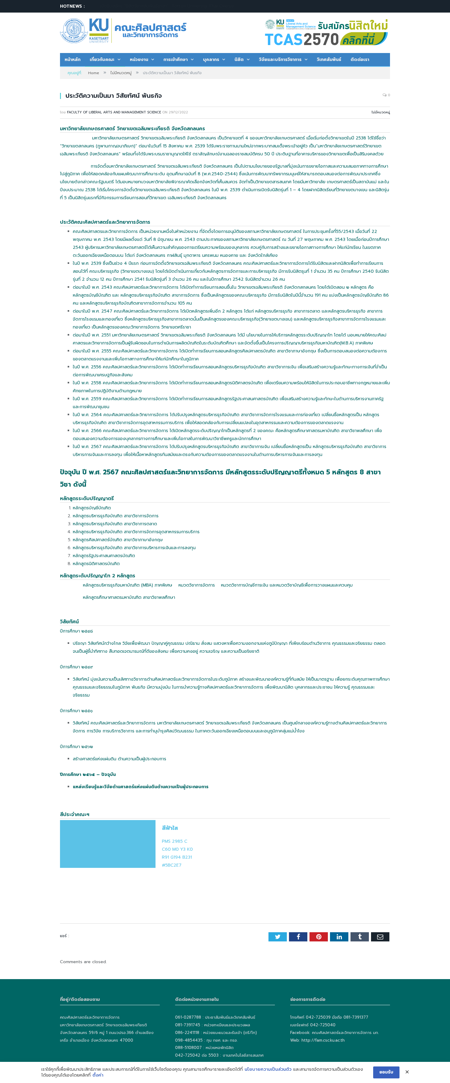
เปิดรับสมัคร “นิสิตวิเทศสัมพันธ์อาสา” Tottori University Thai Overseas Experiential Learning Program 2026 (170, 6)
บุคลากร (211, 59)
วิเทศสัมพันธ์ (329, 59)
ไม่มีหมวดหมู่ (381, 112)
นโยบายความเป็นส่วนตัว (268, 1069)
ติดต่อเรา (360, 59)
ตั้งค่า (97, 1075)
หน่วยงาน (139, 59)
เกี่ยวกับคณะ (102, 59)
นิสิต (239, 59)
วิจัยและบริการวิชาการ (280, 59)
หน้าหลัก (73, 59)
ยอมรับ (386, 1072)
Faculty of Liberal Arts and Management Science (114, 112)
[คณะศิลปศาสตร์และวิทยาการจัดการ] (123, 30)
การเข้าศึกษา (175, 59)
